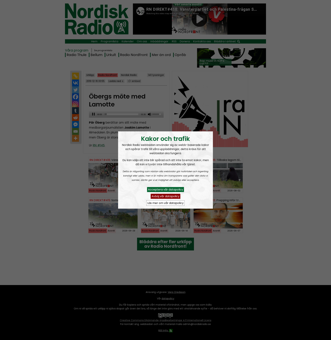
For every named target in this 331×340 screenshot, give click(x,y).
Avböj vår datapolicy (165, 196)
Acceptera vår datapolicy (165, 190)
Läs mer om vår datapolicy (165, 203)
